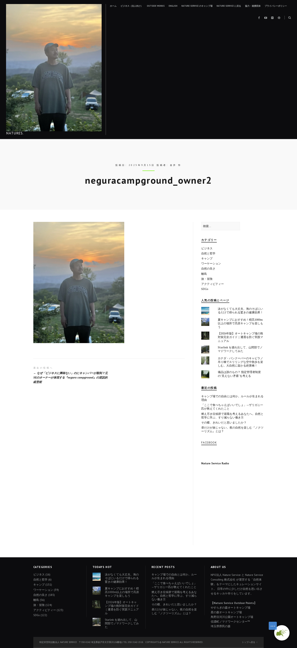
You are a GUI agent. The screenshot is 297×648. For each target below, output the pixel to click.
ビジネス (207, 248)
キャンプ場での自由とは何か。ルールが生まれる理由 (232, 398)
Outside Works (156, 5)
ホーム (113, 5)
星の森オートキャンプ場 (226, 612)
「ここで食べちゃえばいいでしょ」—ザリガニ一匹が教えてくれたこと (232, 406)
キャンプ (207, 258)
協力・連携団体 (253, 5)
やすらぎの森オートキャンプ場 (230, 607)
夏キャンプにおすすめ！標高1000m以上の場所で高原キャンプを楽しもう (240, 323)
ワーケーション (211, 263)
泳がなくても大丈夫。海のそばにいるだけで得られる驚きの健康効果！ (240, 310)
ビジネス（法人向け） (132, 5)
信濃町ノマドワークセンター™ (230, 621)
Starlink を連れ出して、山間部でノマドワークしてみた (240, 349)
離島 (204, 274)
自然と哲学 (208, 253)
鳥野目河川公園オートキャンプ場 (232, 617)
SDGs (204, 289)
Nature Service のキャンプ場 (197, 5)
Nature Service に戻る (229, 5)
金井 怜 (176, 165)
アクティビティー (212, 284)
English (173, 5)
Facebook (209, 442)
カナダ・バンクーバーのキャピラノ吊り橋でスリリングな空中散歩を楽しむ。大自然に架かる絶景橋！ (240, 361)
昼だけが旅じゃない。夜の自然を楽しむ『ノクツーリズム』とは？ (232, 429)
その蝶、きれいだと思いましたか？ (223, 422)
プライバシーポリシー (276, 5)
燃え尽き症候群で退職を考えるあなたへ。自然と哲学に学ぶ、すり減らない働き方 (232, 415)
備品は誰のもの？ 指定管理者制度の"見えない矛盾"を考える (239, 373)
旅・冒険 (207, 279)
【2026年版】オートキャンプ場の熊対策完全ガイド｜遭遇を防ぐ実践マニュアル (240, 336)
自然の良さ (208, 268)
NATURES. (14, 133)
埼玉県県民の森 (221, 626)
